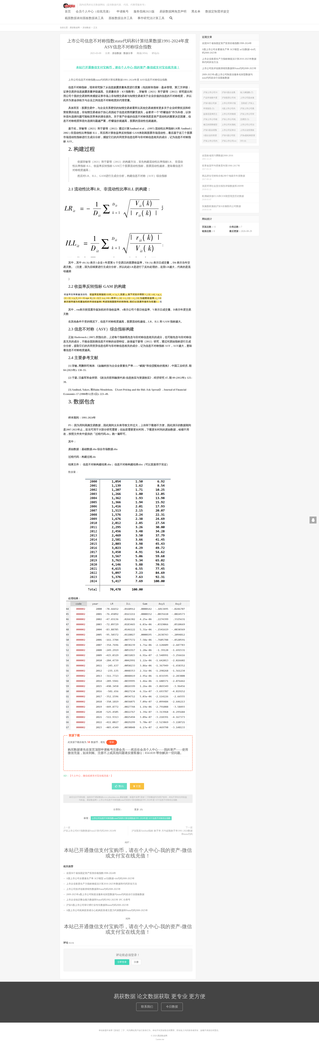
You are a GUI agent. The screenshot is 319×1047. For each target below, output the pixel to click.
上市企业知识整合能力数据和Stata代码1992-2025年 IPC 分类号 (98, 899)
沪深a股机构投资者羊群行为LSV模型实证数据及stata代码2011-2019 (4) (247, 136)
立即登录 (122, 962)
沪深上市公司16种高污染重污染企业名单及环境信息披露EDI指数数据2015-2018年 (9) (210, 93)
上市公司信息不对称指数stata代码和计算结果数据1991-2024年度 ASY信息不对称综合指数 (138, 800)
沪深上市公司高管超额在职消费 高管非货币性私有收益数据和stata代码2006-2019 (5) (247, 109)
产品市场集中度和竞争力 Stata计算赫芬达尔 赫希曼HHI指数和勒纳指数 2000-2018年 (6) (210, 98)
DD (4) (243, 141)
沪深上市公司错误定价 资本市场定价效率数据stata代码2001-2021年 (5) (210, 120)
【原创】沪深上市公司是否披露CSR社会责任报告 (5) (247, 104)
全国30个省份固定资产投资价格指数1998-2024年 (91, 873)
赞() (121, 786)
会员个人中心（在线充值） (94, 11)
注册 (136, 962)
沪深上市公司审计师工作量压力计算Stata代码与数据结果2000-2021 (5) (247, 114)
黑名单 (195, 11)
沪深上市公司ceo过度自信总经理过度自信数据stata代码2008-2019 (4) (229, 141)
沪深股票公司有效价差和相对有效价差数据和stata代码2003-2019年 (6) (229, 98)
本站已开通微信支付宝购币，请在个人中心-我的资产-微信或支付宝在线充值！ (128, 67)
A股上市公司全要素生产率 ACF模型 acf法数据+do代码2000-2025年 (100, 878)
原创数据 (87, 27)
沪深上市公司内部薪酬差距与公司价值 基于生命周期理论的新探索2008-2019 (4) (210, 141)
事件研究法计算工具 (151, 18)
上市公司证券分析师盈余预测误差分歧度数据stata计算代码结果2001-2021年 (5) (229, 131)
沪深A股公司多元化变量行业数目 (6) (210, 104)
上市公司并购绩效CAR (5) (229, 114)
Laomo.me (160, 1039)
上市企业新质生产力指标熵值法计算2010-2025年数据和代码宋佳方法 (101, 884)
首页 (68, 11)
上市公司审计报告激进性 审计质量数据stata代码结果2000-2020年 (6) (229, 104)
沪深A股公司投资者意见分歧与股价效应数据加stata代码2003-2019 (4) (229, 136)
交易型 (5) (244, 119)
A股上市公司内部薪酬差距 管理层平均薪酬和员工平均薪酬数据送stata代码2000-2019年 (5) (229, 109)
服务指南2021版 (144, 11)
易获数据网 (68, 6)
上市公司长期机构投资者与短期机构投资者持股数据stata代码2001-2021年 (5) (229, 125)
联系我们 (147, 1006)
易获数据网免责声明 (173, 11)
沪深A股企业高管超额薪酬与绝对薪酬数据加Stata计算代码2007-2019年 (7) (229, 93)
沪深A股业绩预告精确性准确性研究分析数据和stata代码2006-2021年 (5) (210, 131)
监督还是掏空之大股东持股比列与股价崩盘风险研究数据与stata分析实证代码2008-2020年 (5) (210, 114)
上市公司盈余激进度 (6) (247, 98)
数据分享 (128, 53)
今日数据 (172, 1006)
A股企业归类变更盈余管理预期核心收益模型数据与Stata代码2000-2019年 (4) (210, 136)
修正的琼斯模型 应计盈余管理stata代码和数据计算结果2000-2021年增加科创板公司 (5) (210, 125)
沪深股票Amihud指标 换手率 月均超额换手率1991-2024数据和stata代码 (162, 832)
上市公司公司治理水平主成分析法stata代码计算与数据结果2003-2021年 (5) (247, 125)
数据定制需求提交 (217, 11)
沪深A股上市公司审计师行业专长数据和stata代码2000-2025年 (97, 905)
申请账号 (123, 11)
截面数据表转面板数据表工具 (84, 18)
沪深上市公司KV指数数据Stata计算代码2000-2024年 (89, 831)
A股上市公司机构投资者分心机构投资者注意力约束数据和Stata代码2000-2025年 (107, 910)
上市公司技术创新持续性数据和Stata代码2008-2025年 (93, 889)
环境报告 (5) (208, 108)
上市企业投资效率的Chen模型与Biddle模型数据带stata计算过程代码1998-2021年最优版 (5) (247, 131)
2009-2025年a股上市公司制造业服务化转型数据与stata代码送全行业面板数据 (105, 894)
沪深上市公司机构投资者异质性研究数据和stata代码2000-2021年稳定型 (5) (229, 120)
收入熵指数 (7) (246, 92)
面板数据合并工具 (121, 18)
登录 (111, 742)
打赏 (138, 786)
